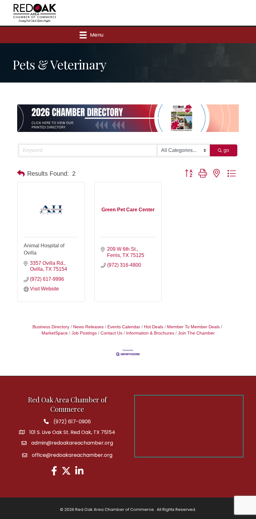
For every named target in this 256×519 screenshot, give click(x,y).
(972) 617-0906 (72, 421)
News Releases (88, 327)
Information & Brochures (150, 333)
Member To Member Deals (193, 327)
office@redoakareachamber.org (72, 455)
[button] (21, 173)
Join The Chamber (196, 333)
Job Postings (84, 333)
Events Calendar (123, 327)
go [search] (226, 150)
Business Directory (50, 327)
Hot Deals (153, 327)
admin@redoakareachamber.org (72, 442)
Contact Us (111, 333)
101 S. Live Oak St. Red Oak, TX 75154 (72, 432)
